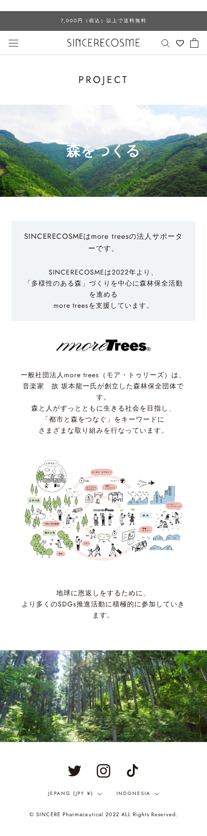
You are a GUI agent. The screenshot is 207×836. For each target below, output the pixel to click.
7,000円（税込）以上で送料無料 (104, 20)
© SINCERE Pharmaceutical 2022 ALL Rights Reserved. (103, 814)
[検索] (165, 43)
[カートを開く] (194, 43)
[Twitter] (74, 771)
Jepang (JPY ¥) (70, 793)
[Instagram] (103, 771)
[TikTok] (132, 771)
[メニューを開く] (13, 42)
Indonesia (133, 793)
